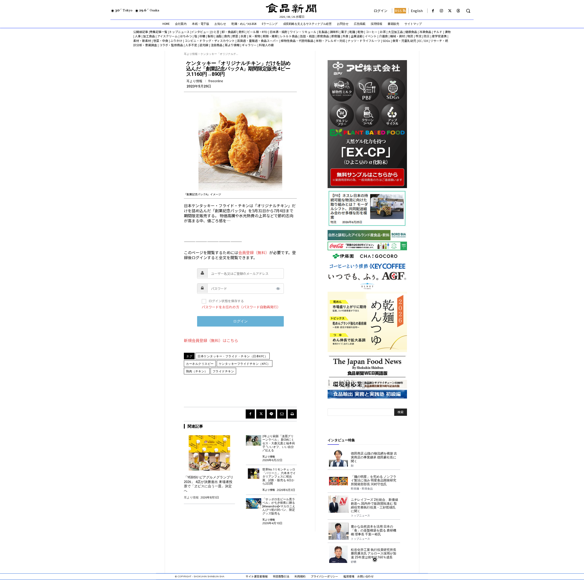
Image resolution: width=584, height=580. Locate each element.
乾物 (360, 32)
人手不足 (191, 45)
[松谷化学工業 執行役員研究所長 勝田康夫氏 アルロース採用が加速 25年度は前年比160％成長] (338, 554)
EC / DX (423, 40)
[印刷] (292, 414)
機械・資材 (397, 36)
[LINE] (271, 414)
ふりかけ (176, 40)
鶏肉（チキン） (197, 371)
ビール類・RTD (257, 32)
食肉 (227, 36)
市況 (418, 36)
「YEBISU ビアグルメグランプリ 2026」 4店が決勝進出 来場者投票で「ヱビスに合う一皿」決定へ (208, 484)
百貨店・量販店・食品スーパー (258, 40)
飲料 (242, 32)
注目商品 (216, 45)
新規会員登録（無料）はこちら (211, 340)
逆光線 (203, 45)
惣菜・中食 (160, 40)
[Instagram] (441, 11)
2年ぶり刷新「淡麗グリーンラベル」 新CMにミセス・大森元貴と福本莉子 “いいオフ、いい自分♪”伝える (278, 443)
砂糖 (202, 36)
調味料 (334, 32)
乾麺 (352, 32)
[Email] (281, 414)
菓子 (344, 32)
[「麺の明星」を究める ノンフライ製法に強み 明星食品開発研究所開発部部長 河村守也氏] (338, 481)
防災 (427, 36)
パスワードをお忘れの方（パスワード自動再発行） (241, 306)
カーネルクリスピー (200, 364)
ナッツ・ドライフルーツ (364, 40)
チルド (437, 32)
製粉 (211, 36)
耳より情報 (232, 45)
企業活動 (356, 36)
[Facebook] (433, 11)
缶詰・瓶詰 (307, 36)
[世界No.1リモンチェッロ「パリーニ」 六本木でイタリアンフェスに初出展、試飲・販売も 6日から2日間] (253, 473)
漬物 (448, 32)
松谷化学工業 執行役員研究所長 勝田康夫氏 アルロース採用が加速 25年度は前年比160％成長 (373, 553)
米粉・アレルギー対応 (330, 40)
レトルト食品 (289, 36)
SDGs (386, 40)
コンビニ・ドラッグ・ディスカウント (210, 40)
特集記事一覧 (158, 32)
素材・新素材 (142, 40)
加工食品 (149, 36)
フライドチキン (223, 371)
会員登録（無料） (253, 252)
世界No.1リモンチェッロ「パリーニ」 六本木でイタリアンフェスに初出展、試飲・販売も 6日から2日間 (279, 476)
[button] (468, 10)
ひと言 (215, 32)
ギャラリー (249, 45)
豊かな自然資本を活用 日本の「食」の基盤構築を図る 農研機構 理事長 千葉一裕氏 (373, 530)
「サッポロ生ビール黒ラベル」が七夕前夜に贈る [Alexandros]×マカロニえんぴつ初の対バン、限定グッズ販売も (280, 506)
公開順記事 (140, 32)
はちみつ (186, 36)
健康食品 (411, 32)
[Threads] (458, 11)
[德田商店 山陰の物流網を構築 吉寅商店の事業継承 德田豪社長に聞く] (338, 458)
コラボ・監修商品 (171, 45)
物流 (410, 36)
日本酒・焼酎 (278, 32)
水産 (243, 36)
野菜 (235, 36)
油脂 (219, 36)
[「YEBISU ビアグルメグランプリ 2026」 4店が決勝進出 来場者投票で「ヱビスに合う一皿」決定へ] (209, 453)
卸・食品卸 (229, 32)
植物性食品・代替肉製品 (297, 40)
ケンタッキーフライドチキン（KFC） (244, 364)
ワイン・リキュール (303, 32)
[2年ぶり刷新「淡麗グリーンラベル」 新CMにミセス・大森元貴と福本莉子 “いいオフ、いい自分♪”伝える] (253, 440)
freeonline (215, 81)
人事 (138, 36)
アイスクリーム (167, 36)
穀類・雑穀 (270, 36)
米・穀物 (255, 36)
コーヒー (372, 32)
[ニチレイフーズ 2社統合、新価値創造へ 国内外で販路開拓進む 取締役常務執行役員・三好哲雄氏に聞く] (338, 504)
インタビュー (200, 32)
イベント (371, 36)
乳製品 (323, 32)
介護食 (383, 36)
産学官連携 (439, 36)
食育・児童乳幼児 (404, 40)
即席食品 (323, 36)
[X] (450, 11)
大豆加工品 (395, 32)
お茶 (383, 32)
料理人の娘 (266, 45)
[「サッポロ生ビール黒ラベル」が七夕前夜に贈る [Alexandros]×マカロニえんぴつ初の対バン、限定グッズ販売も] (253, 503)
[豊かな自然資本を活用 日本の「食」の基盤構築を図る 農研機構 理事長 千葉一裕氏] (338, 531)
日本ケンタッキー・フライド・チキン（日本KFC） (233, 356)
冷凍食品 (425, 32)
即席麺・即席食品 (362, 488)
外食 (345, 36)
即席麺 (335, 36)
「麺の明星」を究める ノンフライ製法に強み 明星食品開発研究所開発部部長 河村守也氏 (373, 480)
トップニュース (179, 32)
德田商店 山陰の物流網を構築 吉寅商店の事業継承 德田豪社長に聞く (374, 457)
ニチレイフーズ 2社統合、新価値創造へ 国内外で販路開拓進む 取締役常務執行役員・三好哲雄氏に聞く (374, 505)
